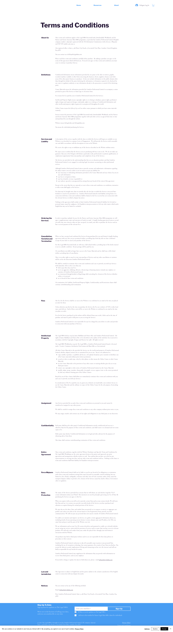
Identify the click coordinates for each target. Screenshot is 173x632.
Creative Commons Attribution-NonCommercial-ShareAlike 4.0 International (82, 346)
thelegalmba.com (79, 123)
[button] (104, 5)
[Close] (170, 628)
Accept (164, 629)
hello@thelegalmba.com (75, 54)
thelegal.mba (68, 123)
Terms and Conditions (124, 625)
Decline (155, 629)
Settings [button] (147, 629)
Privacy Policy (79, 629)
